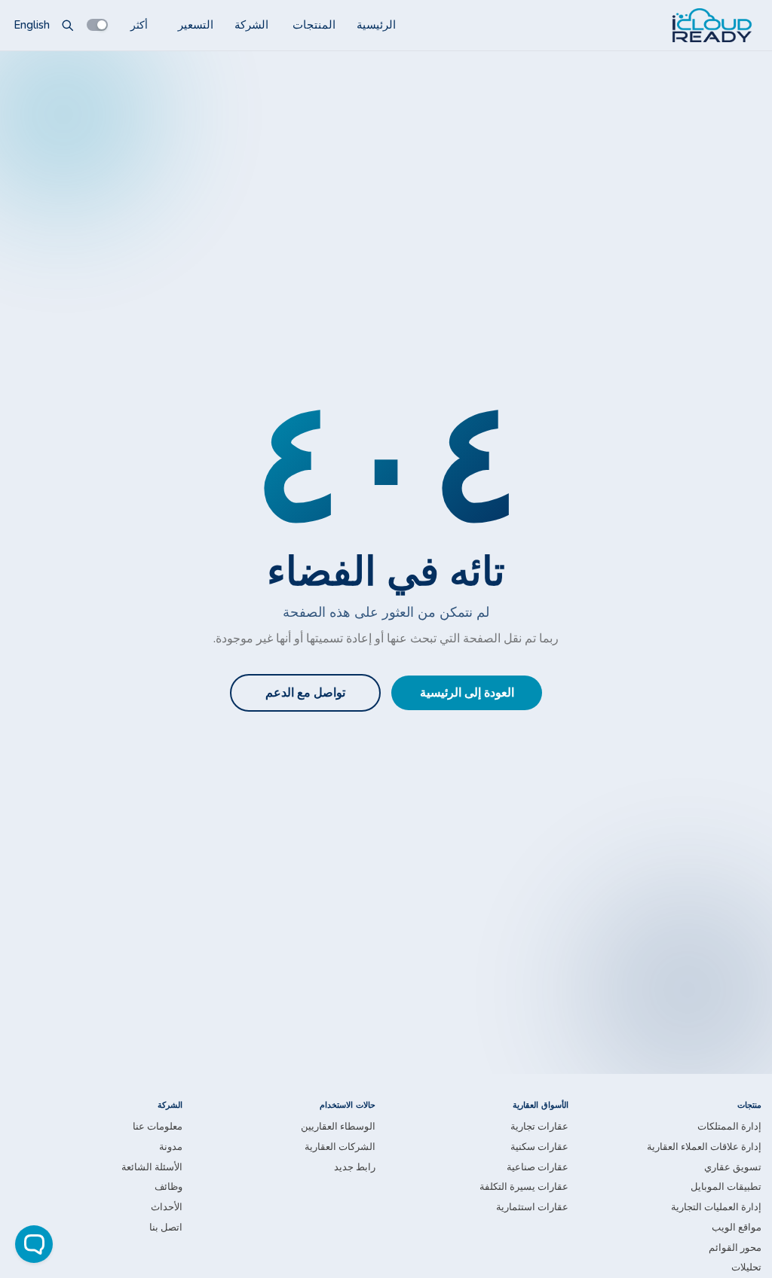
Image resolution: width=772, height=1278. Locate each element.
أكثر (139, 24)
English (32, 24)
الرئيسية (376, 24)
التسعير (195, 24)
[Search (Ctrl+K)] (67, 24)
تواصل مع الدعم (305, 693)
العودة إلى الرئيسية (467, 693)
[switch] (97, 25)
